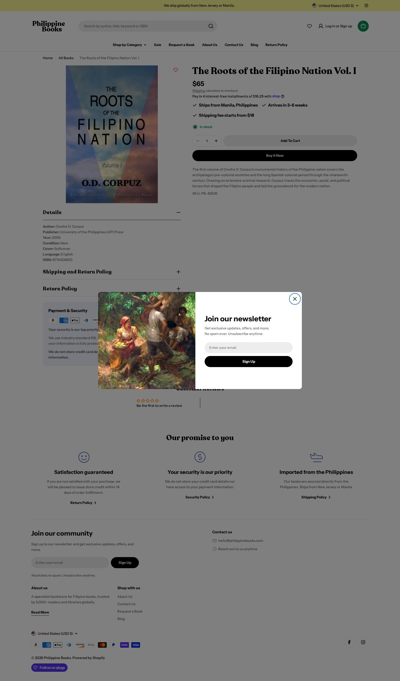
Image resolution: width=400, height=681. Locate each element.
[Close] (295, 299)
